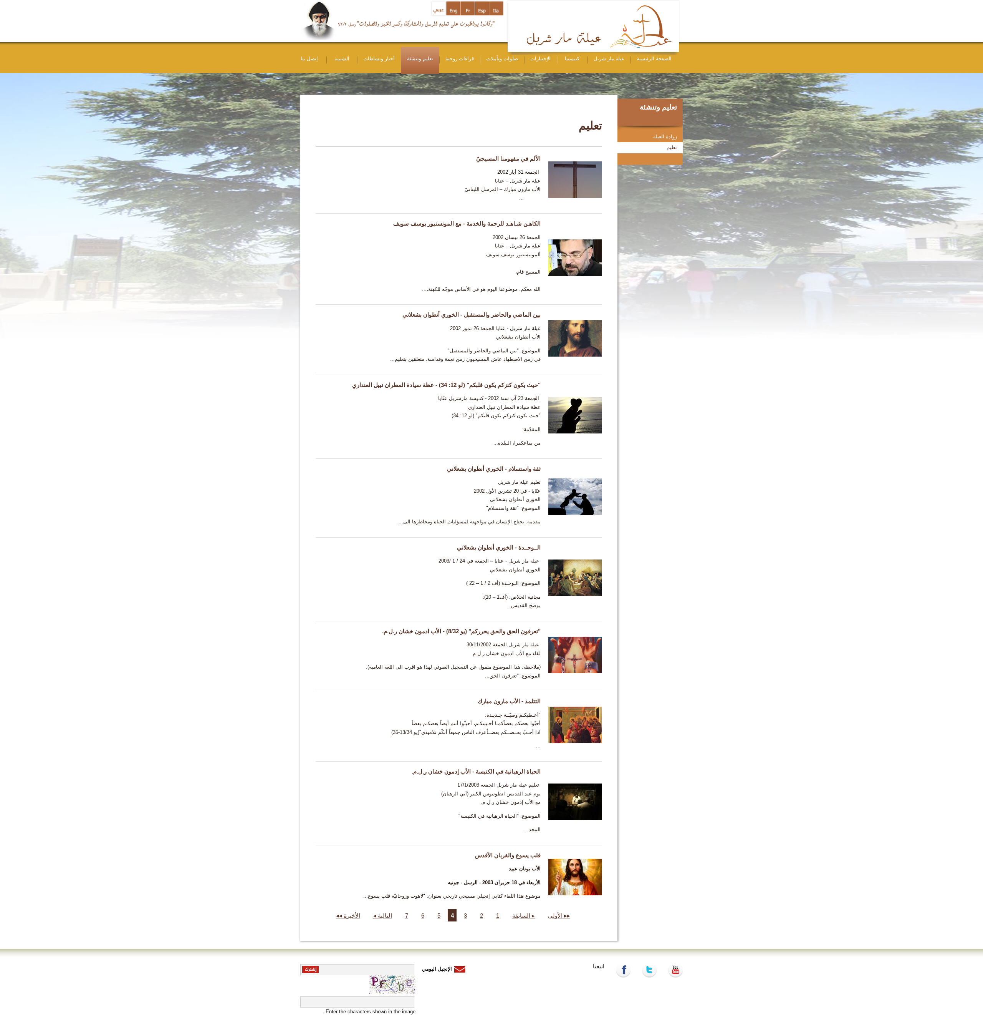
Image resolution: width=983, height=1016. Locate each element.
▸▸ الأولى (559, 915)
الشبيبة (341, 58)
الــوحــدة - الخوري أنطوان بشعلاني (499, 547)
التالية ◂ (382, 915)
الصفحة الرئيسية (654, 58)
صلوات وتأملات (502, 58)
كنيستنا (572, 58)
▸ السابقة (523, 915)
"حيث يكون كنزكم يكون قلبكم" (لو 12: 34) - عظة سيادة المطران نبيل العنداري (446, 385)
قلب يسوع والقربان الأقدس (508, 855)
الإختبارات (540, 58)
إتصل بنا (309, 58)
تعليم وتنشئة (420, 58)
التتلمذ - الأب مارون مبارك (509, 701)
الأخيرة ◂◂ (348, 915)
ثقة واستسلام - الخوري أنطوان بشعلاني (494, 468)
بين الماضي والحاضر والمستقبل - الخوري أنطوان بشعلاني (471, 314)
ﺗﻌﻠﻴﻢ (672, 147)
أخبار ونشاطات (379, 58)
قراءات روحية (459, 58)
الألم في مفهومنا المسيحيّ (508, 158)
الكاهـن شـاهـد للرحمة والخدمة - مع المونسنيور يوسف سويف (467, 223)
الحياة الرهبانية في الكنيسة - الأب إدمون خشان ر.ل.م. (476, 771)
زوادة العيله (665, 136)
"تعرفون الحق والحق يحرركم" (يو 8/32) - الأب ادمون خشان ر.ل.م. (461, 631)
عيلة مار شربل (609, 58)
